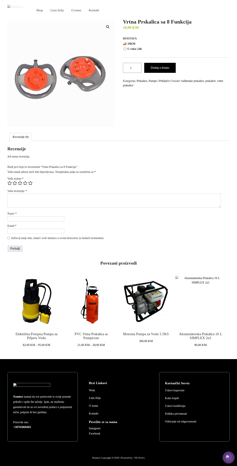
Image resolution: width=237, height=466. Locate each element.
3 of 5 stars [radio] (20, 183)
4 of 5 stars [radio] (25, 183)
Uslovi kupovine (174, 390)
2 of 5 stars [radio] (15, 183)
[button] (107, 27)
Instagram (94, 428)
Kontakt (94, 10)
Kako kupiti (172, 398)
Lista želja (57, 10)
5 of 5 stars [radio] (30, 183)
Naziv (12, 213)
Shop (39, 10)
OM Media (139, 457)
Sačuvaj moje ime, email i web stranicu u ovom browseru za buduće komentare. (57, 238)
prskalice (210, 80)
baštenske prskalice (192, 80)
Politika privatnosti (176, 413)
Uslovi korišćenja (175, 405)
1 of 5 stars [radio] (9, 183)
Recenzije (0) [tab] (21, 136)
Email (11, 225)
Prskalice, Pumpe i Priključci (153, 80)
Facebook (94, 433)
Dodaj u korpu (160, 67)
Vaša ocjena (15, 178)
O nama (76, 10)
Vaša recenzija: (17, 191)
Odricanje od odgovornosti (180, 421)
